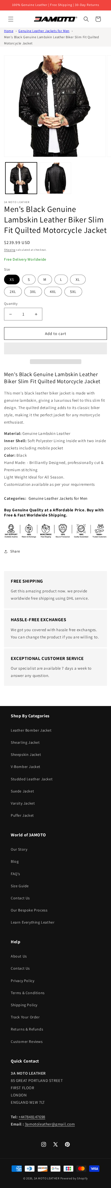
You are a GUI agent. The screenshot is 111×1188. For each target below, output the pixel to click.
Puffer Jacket (22, 815)
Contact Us (20, 898)
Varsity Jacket (23, 803)
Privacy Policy (22, 980)
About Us (19, 956)
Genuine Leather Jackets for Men (44, 31)
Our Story (19, 849)
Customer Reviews (27, 1041)
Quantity (11, 303)
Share (15, 551)
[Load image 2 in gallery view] (55, 178)
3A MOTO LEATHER (47, 1178)
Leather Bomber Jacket (31, 730)
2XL (13, 291)
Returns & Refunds (27, 1029)
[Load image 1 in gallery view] (21, 178)
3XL (33, 291)
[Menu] (11, 19)
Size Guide (20, 885)
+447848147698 (32, 1116)
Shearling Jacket (25, 742)
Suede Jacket (22, 791)
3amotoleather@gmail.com (50, 1124)
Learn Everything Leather (32, 922)
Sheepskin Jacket (26, 754)
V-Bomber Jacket (25, 766)
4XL (53, 291)
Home (8, 31)
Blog (15, 861)
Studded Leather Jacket (32, 779)
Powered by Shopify (74, 1178)
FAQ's (15, 873)
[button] (55, 349)
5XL (73, 291)
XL (78, 279)
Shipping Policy (24, 1004)
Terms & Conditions (28, 992)
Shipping (9, 249)
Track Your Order (25, 1017)
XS (12, 279)
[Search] (86, 19)
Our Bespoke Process (29, 910)
